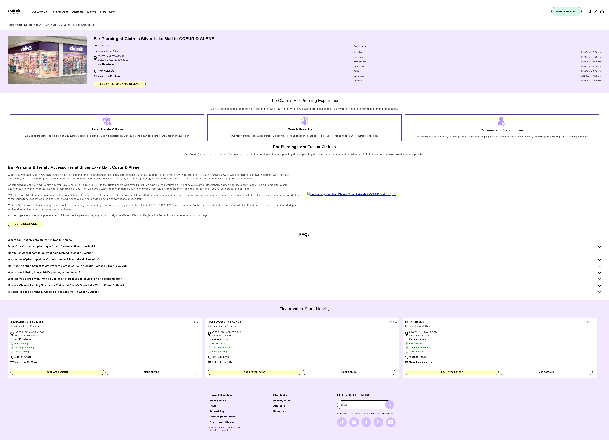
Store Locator (25, 24)
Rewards (278, 411)
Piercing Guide (282, 400)
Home (11, 24)
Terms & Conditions (221, 395)
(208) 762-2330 (106, 71)
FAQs (212, 405)
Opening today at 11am (23, 326)
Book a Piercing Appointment (119, 84)
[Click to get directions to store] (351, 194)
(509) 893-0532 (22, 357)
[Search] (590, 11)
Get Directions (106, 64)
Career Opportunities (222, 416)
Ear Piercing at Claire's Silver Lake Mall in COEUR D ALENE (154, 38)
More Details (151, 372)
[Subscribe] (389, 404)
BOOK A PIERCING (566, 11)
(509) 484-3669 (220, 357)
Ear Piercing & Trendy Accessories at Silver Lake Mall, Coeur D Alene (73, 167)
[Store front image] (47, 60)
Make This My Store (109, 76)
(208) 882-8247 (417, 357)
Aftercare (279, 405)
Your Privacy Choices (222, 422)
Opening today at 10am (106, 51)
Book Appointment (57, 372)
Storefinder (280, 395)
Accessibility (216, 411)
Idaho (40, 24)
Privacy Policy (217, 400)
